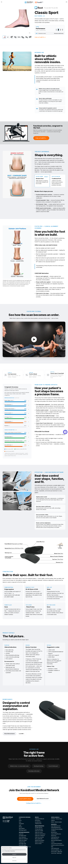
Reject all (14, 857)
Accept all (14, 854)
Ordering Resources (55, 837)
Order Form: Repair (23, 840)
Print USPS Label (22, 845)
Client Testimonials (55, 848)
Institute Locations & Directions (57, 845)
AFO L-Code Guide (38, 838)
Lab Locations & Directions (56, 843)
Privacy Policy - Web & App (56, 851)
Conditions (53, 830)
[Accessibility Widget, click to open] (65, 432)
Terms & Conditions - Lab (56, 850)
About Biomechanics (9, 733)
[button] (34, 339)
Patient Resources (54, 838)
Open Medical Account (43, 798)
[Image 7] (26, 37)
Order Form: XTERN (39, 830)
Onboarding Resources (55, 827)
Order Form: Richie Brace (40, 834)
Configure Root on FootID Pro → (34, 803)
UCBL (20, 825)
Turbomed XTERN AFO (39, 819)
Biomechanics (54, 832)
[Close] (27, 847)
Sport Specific (22, 828)
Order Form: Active (39, 832)
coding (57, 660)
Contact (52, 842)
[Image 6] (22, 37)
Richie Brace (37, 820)
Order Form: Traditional (40, 835)
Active (20, 820)
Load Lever (21, 834)
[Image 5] (18, 37)
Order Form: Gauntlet (39, 837)
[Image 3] (11, 37)
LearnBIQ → (22, 733)
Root (20, 819)
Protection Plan (22, 842)
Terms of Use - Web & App (56, 853)
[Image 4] (15, 37)
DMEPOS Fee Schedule (39, 840)
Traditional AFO (38, 823)
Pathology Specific (23, 830)
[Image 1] (4, 37)
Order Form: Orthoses (23, 838)
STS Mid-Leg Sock (38, 827)
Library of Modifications (56, 834)
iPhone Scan (53, 835)
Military (20, 827)
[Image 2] (7, 37)
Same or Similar (38, 843)
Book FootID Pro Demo (25, 798)
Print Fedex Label (22, 843)
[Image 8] (29, 37)
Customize (14, 860)
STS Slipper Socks (22, 835)
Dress (20, 822)
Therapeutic (21, 823)
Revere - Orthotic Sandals (56, 822)
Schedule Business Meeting (56, 829)
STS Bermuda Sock (39, 829)
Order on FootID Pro (40, 37)
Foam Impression (22, 837)
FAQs (52, 846)
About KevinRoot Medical (56, 840)
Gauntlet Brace (38, 822)
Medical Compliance (39, 842)
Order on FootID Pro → (41, 138)
